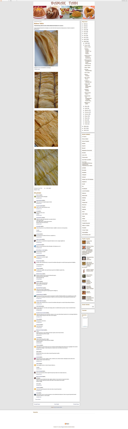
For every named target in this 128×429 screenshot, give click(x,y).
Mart (86, 120)
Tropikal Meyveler (86, 223)
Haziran (87, 114)
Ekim (86, 106)
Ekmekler (84, 170)
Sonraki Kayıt (37, 404)
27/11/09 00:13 (39, 258)
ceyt (37, 211)
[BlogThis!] (47, 188)
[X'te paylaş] (48, 188)
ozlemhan (38, 387)
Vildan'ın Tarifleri (85, 225)
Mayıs (86, 116)
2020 (85, 23)
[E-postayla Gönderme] (44, 188)
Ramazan (84, 204)
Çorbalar (84, 167)
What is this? (85, 326)
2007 (85, 128)
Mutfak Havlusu (39, 273)
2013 (85, 33)
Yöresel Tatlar (85, 230)
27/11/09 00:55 (39, 271)
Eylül (86, 108)
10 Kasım (84, 136)
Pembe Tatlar (38, 260)
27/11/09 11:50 (39, 292)
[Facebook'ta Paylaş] (49, 188)
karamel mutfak (39, 205)
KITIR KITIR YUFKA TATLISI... (89, 242)
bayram (83, 145)
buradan (39, 67)
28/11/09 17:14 (39, 354)
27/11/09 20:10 (39, 322)
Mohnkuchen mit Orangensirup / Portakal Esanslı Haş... (88, 98)
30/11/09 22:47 (39, 390)
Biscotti (83, 148)
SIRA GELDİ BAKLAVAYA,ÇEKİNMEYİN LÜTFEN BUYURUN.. (88, 265)
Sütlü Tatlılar (85, 214)
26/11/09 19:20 (39, 215)
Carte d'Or (84, 155)
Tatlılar (38, 189)
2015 (85, 29)
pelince (37, 363)
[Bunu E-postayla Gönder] (46, 188)
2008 (85, 126)
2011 (85, 37)
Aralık (86, 43)
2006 (85, 130)
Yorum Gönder (37, 399)
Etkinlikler (84, 172)
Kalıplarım (84, 181)
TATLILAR (84, 220)
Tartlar (83, 216)
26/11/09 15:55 (39, 198)
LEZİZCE (38, 281)
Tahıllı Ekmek (88, 65)
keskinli (37, 357)
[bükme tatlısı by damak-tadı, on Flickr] (46, 66)
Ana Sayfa (56, 404)
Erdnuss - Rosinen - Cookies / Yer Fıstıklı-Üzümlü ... (88, 51)
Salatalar (84, 209)
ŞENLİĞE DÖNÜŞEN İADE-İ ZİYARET (90, 287)
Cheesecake (85, 157)
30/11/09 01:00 (39, 385)
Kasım (86, 45)
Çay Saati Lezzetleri (86, 159)
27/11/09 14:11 (39, 298)
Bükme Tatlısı (88, 46)
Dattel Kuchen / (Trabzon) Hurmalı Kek (88, 57)
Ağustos (87, 110)
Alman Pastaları (85, 141)
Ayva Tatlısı (87, 72)
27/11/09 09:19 (39, 285)
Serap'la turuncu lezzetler (41, 312)
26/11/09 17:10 (39, 208)
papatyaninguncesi (40, 294)
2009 (85, 41)
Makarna (84, 193)
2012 (85, 35)
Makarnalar (84, 195)
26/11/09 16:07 (39, 203)
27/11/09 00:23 (39, 266)
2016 (85, 27)
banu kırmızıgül (39, 371)
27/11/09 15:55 (39, 310)
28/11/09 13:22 (39, 349)
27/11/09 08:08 (39, 279)
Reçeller (84, 207)
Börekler (84, 152)
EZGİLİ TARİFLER (39, 300)
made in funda (39, 239)
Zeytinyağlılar (85, 232)
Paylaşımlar (84, 202)
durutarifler (38, 226)
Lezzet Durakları (85, 190)
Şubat (86, 121)
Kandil (83, 184)
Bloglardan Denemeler (87, 150)
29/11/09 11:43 (39, 361)
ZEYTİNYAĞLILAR (86, 234)
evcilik (37, 337)
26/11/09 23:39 (39, 253)
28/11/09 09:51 (39, 342)
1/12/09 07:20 (38, 397)
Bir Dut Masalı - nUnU (40, 250)
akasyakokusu (39, 217)
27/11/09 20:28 (39, 327)
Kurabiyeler (84, 188)
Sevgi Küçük (38, 244)
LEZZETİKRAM (39, 255)
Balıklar (83, 143)
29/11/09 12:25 (39, 368)
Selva (83, 211)
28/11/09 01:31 (39, 335)
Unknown (38, 268)
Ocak (86, 123)
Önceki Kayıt (76, 404)
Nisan (86, 118)
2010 (85, 39)
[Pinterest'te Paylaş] (50, 188)
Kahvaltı (84, 177)
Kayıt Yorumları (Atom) (58, 407)
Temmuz (87, 112)
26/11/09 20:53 (39, 242)
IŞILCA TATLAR (39, 376)
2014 (85, 31)
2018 (85, 25)
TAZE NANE (38, 306)
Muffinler (84, 197)
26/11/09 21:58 (39, 247)
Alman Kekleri (85, 138)
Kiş (82, 186)
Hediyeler (84, 174)
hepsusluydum (39, 200)
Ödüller (83, 200)
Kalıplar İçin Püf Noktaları (87, 179)
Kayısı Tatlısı (87, 67)
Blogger (62, 426)
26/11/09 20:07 (39, 231)
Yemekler (84, 227)
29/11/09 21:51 (39, 374)
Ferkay (37, 319)
